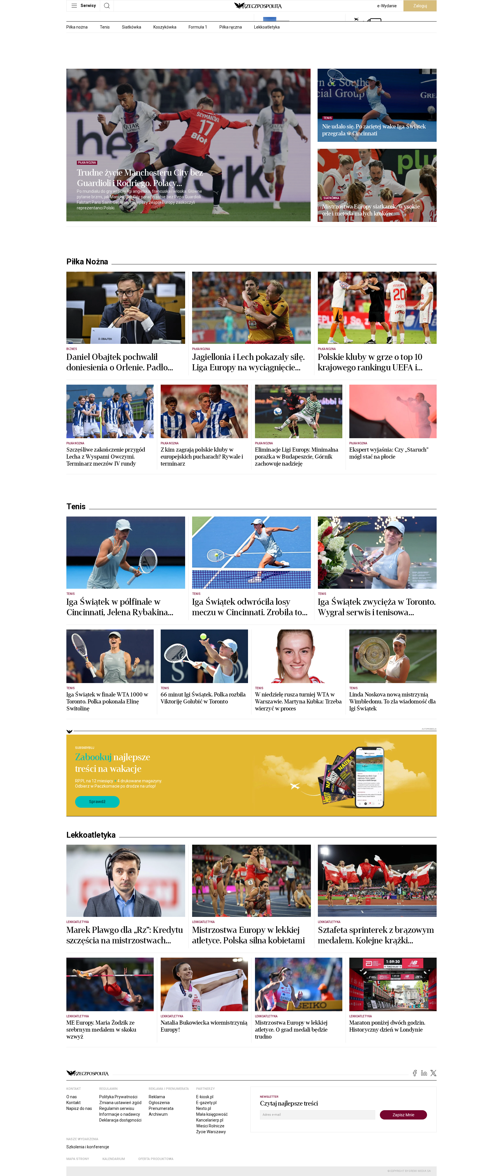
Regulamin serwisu (116, 1108)
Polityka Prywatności (118, 1096)
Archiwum (158, 1114)
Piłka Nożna (87, 261)
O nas (71, 1096)
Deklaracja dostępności (120, 1120)
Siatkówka (131, 27)
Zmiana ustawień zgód (120, 1102)
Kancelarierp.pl (209, 1120)
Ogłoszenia (159, 1102)
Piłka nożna (77, 27)
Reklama (157, 1096)
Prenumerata (161, 1108)
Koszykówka (164, 27)
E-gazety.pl (206, 1102)
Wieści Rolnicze (210, 1126)
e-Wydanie (387, 5)
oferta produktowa (155, 1159)
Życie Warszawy (211, 1131)
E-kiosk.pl (204, 1096)
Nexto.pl (203, 1108)
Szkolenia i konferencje (87, 1147)
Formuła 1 (198, 27)
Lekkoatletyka (267, 27)
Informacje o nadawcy (119, 1114)
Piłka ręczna (230, 27)
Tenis (105, 27)
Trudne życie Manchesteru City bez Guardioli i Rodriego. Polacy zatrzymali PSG (140, 178)
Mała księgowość (212, 1114)
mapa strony (77, 1159)
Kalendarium (113, 1159)
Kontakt (73, 1102)
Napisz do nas (79, 1108)
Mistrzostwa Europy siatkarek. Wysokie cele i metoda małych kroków (371, 210)
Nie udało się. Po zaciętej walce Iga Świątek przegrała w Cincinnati (374, 130)
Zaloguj (420, 5)
